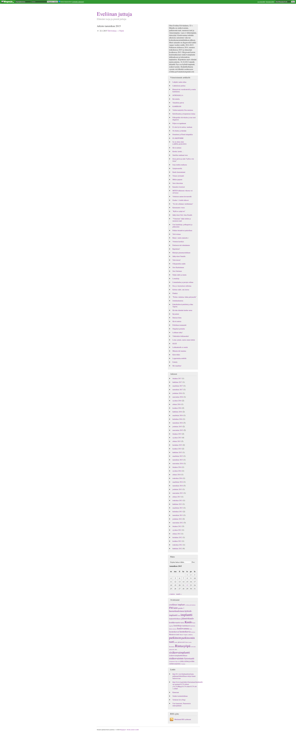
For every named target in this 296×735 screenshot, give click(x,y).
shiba (175, 649)
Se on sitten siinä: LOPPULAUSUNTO (179, 143)
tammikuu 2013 (178, 515)
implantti (186, 615)
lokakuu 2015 (177, 434)
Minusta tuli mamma (179, 351)
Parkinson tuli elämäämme (181, 245)
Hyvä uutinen (177, 148)
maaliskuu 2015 (178, 456)
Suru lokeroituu (178, 183)
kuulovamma (183, 628)
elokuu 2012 (177, 534)
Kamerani (176, 692)
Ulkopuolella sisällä (179, 264)
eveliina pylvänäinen (190, 605)
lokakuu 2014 (177, 467)
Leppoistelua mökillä (179, 358)
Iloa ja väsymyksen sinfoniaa (182, 286)
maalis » (179, 594)
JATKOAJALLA (178, 95)
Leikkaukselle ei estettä (180, 347)
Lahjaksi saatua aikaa (179, 82)
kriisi (182, 622)
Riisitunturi (172, 646)
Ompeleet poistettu (179, 329)
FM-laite (173, 607)
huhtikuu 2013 (177, 504)
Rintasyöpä (182, 646)
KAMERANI (177, 106)
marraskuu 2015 (178, 430)
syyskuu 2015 (177, 437)
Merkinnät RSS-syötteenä (182, 719)
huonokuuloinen (176, 611)
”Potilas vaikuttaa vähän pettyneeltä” (184, 297)
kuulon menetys (173, 629)
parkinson (175, 638)
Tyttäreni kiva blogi (179, 700)
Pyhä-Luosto (188, 642)
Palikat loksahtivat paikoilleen (182, 230)
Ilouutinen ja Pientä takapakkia (183, 134)
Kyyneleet (176, 314)
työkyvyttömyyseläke (187, 661)
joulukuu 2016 (177, 393)
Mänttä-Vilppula (184, 634)
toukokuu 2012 (177, 545)
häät (179, 615)
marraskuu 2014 (178, 463)
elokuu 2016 (177, 404)
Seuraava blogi (270, 1)
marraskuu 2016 (178, 397)
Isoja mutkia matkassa (180, 165)
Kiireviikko (176, 355)
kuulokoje (178, 625)
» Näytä (121, 30)
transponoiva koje (173, 661)
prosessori (181, 642)
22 (187, 585)
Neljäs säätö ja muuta (179, 275)
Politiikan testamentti (179, 325)
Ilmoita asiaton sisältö (133, 729)
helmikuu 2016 (177, 419)
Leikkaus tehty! (178, 332)
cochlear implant (177, 604)
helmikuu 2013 (177, 511)
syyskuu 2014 (177, 471)
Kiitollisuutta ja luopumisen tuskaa (184, 114)
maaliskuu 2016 (178, 415)
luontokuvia (185, 631)
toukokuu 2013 (177, 500)
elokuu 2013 (177, 497)
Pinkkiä (175, 293)
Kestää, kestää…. (178, 151)
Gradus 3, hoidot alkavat (181, 200)
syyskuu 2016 (177, 401)
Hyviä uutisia (177, 321)
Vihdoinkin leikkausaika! (181, 336)
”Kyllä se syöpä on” (179, 211)
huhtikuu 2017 (177, 382)
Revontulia (176, 99)
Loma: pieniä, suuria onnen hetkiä (184, 340)
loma (191, 629)
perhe (176, 642)
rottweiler (193, 646)
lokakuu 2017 (177, 378)
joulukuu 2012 (177, 519)
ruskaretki (171, 649)
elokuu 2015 (177, 441)
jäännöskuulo (187, 618)
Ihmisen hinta (177, 318)
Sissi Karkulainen (178, 267)
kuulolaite (192, 626)
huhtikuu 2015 (177, 452)
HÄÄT (175, 343)
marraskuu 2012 (178, 523)
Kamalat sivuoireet (179, 187)
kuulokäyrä (186, 625)
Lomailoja (176, 278)
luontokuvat (174, 631)
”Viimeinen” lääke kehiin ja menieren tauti (182, 220)
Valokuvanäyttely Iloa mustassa (183, 110)
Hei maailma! (177, 366)
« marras (172, 594)
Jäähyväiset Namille (179, 256)
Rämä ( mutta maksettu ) (181, 238)
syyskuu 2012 (177, 530)
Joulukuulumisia (178, 301)
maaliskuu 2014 (178, 482)
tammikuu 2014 (178, 486)
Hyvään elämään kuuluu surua (182, 310)
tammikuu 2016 (178, 423)
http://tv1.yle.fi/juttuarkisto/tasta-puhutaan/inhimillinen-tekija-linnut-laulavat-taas (184, 676)
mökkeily (190, 634)
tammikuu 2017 (178, 389)
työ (179, 661)
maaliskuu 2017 (178, 386)
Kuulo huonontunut (179, 172)
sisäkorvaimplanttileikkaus (178, 655)
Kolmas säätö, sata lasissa (181, 289)
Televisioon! (177, 260)
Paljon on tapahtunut (179, 123)
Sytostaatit (189, 658)
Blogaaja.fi (123, 729)
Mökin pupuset (177, 179)
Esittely (175, 362)
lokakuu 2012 (177, 526)
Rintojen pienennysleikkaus (181, 253)
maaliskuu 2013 (178, 508)
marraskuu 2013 (178, 493)
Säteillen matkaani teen (180, 155)
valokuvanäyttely (175, 663)
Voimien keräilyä (178, 241)
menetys (193, 632)
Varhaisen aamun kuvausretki (182, 196)
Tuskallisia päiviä (178, 103)
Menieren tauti (174, 634)
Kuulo (188, 622)
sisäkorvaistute (176, 658)
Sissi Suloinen (177, 271)
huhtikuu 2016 (177, 412)
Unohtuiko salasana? (78, 1)
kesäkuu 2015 (177, 449)
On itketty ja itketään (179, 131)
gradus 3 (181, 608)
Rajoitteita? (176, 249)
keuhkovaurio (174, 622)
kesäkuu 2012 (177, 541)
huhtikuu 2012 (177, 548)
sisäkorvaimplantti (179, 652)
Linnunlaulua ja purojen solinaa (183, 282)
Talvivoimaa (112, 30)
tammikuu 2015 (178, 460)
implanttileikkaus (175, 618)
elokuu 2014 (177, 474)
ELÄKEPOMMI (178, 138)
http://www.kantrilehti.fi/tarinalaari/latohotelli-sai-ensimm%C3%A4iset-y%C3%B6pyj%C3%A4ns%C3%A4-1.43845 (188, 685)
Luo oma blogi (261, 1)
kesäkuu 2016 (177, 408)
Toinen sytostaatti (178, 176)
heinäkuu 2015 (177, 445)
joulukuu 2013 (177, 489)
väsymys (183, 664)
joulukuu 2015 (177, 426)
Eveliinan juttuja (114, 13)
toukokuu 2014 (177, 478)
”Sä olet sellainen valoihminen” (183, 204)
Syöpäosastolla (177, 168)
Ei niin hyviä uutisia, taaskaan (182, 127)
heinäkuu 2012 (177, 537)
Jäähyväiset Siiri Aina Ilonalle (182, 215)
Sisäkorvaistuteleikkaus (180, 696)
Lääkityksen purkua (179, 86)
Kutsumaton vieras (179, 207)
